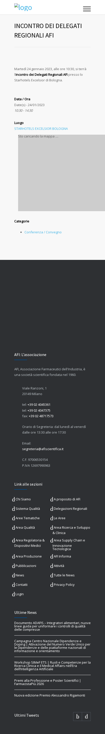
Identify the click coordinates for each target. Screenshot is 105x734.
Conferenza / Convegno (43, 232)
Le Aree (59, 518)
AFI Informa (62, 556)
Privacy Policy (64, 584)
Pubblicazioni (26, 565)
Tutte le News (64, 575)
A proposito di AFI (67, 499)
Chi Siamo (23, 499)
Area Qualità (25, 527)
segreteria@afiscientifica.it (42, 449)
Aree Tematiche (28, 518)
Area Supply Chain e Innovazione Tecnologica (68, 544)
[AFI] (48, 7)
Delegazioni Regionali (70, 508)
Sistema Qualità (28, 508)
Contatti (22, 584)
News (20, 575)
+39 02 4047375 (39, 410)
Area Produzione (29, 556)
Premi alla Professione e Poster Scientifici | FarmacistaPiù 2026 (47, 682)
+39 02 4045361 (39, 404)
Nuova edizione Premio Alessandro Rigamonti (49, 695)
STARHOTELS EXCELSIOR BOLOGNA (41, 128)
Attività (59, 565)
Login (20, 594)
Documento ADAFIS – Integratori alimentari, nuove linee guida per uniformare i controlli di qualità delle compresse (52, 626)
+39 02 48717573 (41, 416)
